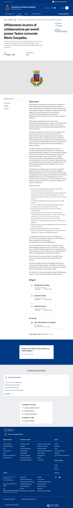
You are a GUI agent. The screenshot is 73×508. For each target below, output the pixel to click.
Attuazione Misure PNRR (9, 499)
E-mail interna (40, 479)
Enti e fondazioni (7, 451)
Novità (19, 14)
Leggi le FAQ (23, 477)
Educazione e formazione (26, 460)
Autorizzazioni (23, 453)
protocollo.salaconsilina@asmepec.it (11, 490)
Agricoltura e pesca (24, 444)
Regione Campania (8, 1)
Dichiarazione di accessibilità (44, 491)
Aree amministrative (8, 446)
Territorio (56, 469)
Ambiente (22, 446)
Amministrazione (9, 14)
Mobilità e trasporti (41, 448)
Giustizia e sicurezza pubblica (44, 444)
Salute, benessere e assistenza (44, 451)
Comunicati (57, 446)
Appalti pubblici (23, 451)
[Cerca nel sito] (67, 8)
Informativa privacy (41, 484)
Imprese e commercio (42, 446)
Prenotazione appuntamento (27, 481)
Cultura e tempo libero (25, 457)
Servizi (26, 14)
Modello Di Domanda (40, 306)
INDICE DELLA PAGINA (8, 99)
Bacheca (39, 477)
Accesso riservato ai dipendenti (27, 491)
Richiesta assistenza (25, 486)
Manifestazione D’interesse (42, 285)
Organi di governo (7, 444)
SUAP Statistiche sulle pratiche (61, 455)
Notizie (56, 444)
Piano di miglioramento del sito (29, 499)
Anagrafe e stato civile (25, 448)
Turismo (39, 457)
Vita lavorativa (40, 460)
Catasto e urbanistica (25, 455)
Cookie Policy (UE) (41, 486)
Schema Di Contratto (40, 296)
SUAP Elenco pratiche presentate (59, 452)
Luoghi (56, 465)
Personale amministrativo (9, 455)
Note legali (39, 488)
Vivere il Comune (35, 14)
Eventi (56, 467)
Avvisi (55, 448)
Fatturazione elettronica (26, 479)
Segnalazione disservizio (26, 484)
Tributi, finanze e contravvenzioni (41, 454)
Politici (4, 453)
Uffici (4, 448)
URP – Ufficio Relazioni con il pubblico (45, 322)
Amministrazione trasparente (44, 481)
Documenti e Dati (7, 457)
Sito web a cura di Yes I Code (11, 505)
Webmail (22, 488)
